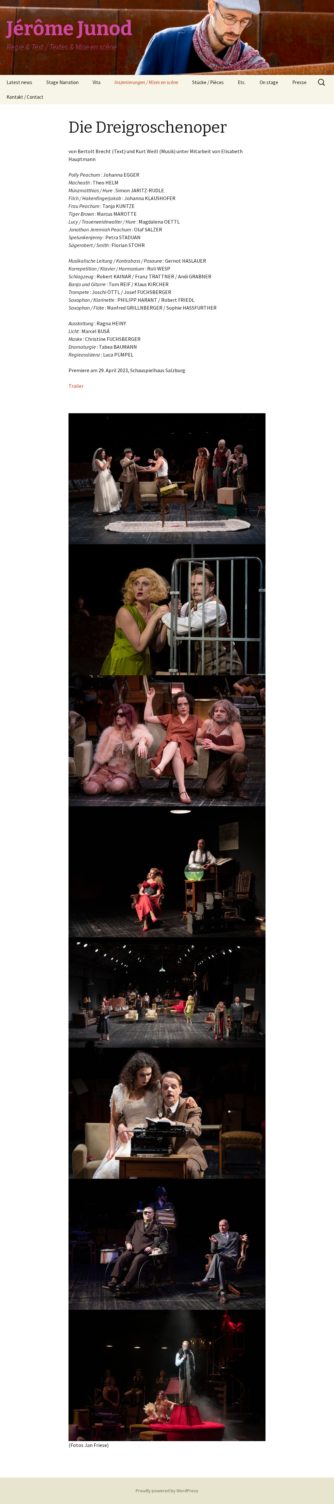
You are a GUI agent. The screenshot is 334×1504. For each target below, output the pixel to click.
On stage (269, 82)
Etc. (242, 82)
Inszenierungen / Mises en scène (146, 82)
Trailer (76, 386)
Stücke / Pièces (208, 82)
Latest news (19, 82)
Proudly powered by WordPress (167, 1491)
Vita (96, 82)
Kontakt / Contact (25, 97)
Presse (299, 82)
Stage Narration (62, 82)
